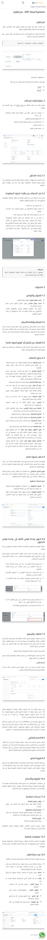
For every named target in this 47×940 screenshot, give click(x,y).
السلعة (39, 90)
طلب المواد (20, 105)
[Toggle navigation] (2, 2)
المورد (39, 86)
